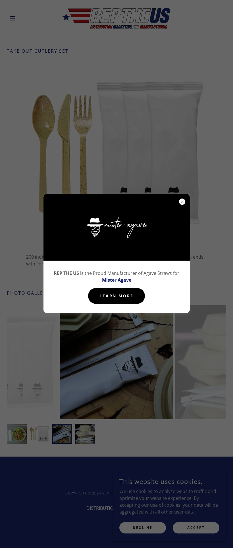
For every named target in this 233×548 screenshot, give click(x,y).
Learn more (116, 295)
